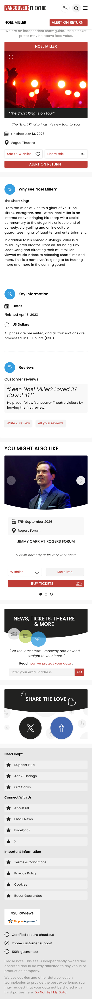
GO (79, 672)
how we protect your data (50, 663)
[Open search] (76, 8)
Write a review (18, 423)
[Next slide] (80, 480)
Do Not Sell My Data (51, 992)
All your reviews (50, 423)
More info (65, 572)
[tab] (40, 594)
